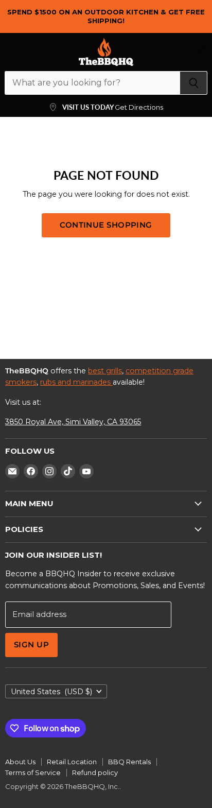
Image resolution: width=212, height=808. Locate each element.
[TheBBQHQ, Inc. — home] (106, 52)
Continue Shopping (106, 225)
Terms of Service (33, 772)
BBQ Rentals (129, 762)
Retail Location (72, 762)
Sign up (31, 644)
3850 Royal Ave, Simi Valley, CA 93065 (73, 421)
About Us (20, 762)
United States (51, 691)
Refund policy (95, 772)
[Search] (193, 83)
